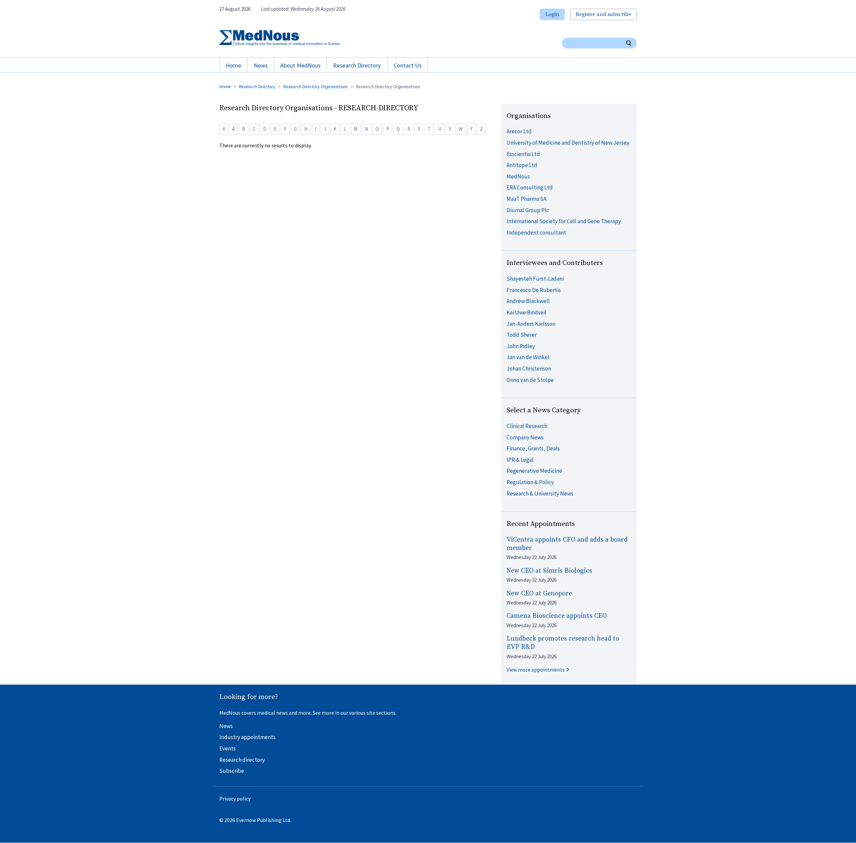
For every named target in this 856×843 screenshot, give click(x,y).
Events (227, 748)
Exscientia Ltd (523, 154)
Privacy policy (234, 798)
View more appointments (536, 669)
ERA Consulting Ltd (530, 187)
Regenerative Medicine (534, 470)
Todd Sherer (522, 334)
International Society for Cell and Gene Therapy (564, 221)
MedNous (518, 176)
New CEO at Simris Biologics (549, 571)
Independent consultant (536, 232)
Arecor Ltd (519, 131)
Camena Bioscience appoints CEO (557, 616)
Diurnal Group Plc (528, 210)
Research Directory (357, 65)
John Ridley (521, 346)
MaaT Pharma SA (526, 198)
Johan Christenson (529, 368)
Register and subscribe (603, 14)
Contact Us (408, 65)
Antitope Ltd (522, 165)
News (261, 65)
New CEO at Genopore (539, 593)
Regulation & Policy (530, 482)
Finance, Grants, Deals (533, 448)
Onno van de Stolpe (530, 380)
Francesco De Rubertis (534, 290)
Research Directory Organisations (315, 87)
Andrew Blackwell (528, 301)
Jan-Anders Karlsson (531, 323)
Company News (525, 437)
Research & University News (540, 493)
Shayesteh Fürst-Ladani (535, 278)
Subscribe (231, 771)
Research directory (242, 759)
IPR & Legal (520, 459)
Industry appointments (247, 737)
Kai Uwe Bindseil (526, 312)
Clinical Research (527, 426)
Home (233, 65)
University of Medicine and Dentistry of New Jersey (568, 142)
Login (552, 14)
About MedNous (300, 65)
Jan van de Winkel (528, 357)
